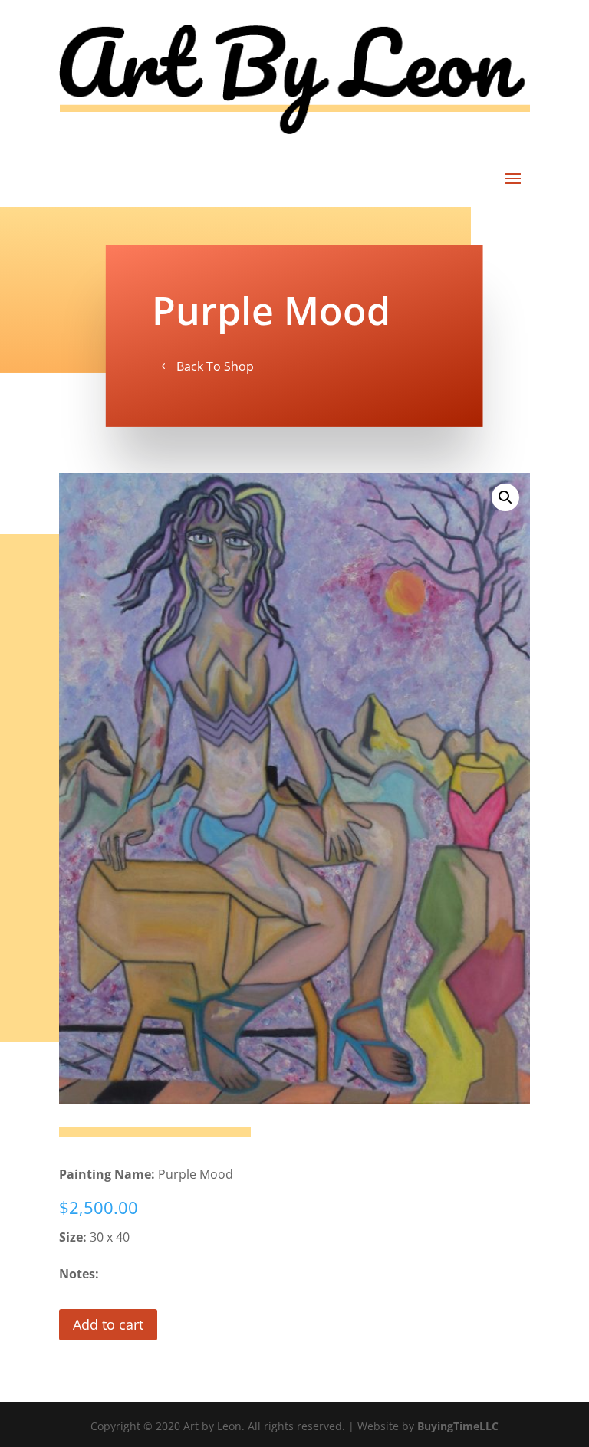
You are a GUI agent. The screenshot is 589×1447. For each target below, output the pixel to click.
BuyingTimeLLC (458, 1426)
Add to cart (108, 1324)
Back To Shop (215, 366)
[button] (505, 497)
